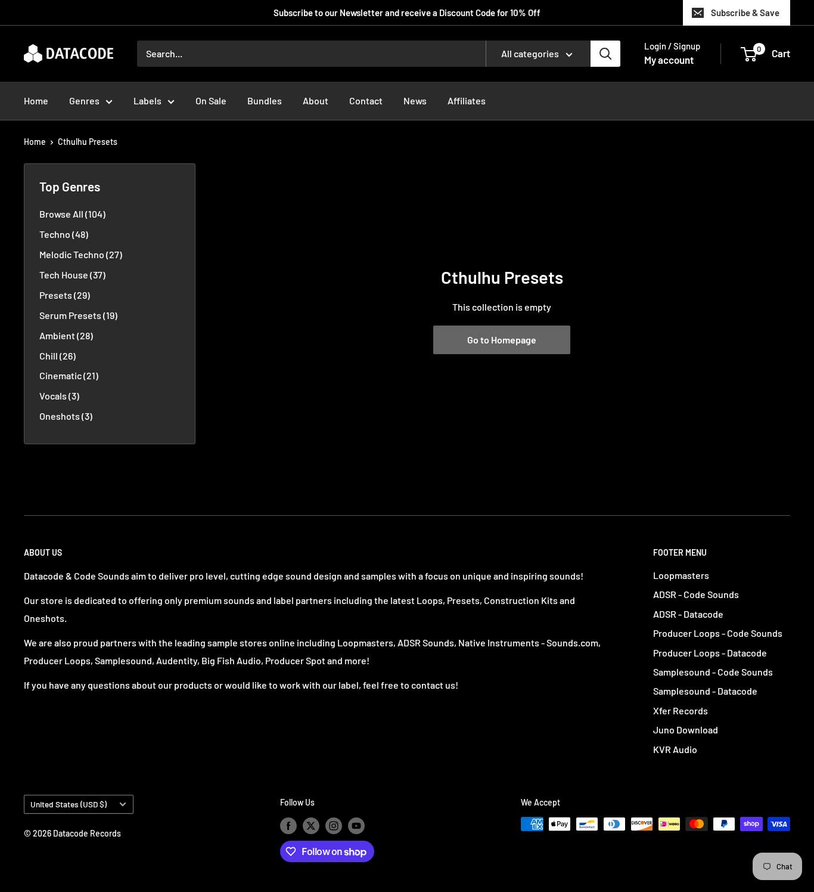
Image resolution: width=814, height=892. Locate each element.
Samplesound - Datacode (705, 690)
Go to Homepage (501, 339)
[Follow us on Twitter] (311, 825)
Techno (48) (63, 234)
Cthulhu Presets (87, 142)
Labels (147, 100)
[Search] (605, 54)
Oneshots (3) (65, 416)
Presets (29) (64, 295)
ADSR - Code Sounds (696, 594)
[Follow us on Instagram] (333, 825)
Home (36, 100)
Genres (84, 100)
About (315, 100)
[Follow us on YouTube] (356, 825)
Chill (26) (57, 355)
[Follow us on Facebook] (288, 825)
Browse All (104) (72, 213)
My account (669, 60)
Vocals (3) (59, 395)
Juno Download (685, 729)
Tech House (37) (72, 274)
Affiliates (467, 100)
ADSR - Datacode (688, 614)
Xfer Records (680, 710)
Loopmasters (681, 575)
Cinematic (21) (68, 375)
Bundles (264, 100)
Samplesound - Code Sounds (713, 671)
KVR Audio (675, 749)
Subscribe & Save (745, 12)
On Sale (210, 100)
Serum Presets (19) (78, 315)
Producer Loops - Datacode (710, 652)
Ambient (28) (66, 335)
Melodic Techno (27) (80, 254)
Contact (366, 100)
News (415, 100)
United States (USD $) (68, 804)
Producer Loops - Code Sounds (717, 633)
